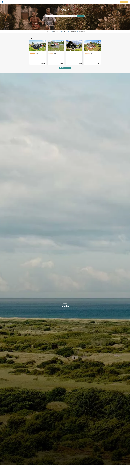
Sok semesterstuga (124, 2)
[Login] (115, 2)
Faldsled (32, 52)
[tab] (34, 50)
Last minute (106, 2)
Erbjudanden (76, 2)
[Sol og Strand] (5, 2)
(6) (80, 15)
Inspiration (89, 2)
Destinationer (82, 2)
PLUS (71, 2)
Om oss (94, 2)
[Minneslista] (113, 2)
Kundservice (99, 2)
